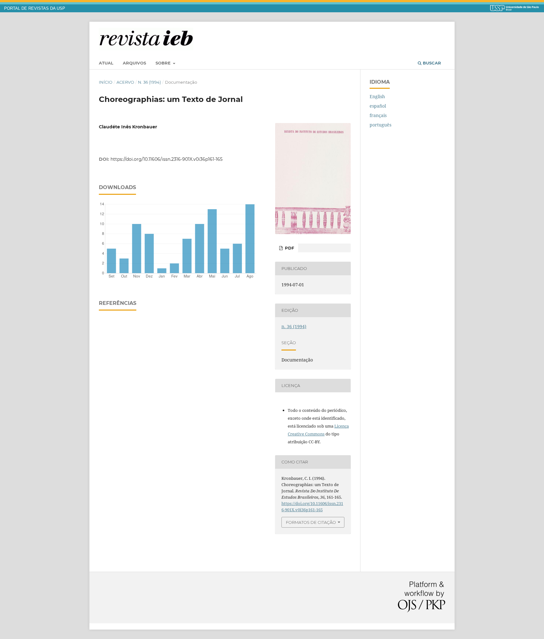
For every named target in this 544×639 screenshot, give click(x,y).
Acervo (125, 82)
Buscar (431, 62)
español (378, 106)
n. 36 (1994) (149, 82)
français (378, 115)
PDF (289, 247)
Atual (106, 62)
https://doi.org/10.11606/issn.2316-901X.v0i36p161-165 (166, 159)
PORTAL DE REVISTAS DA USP (34, 8)
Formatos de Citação (311, 522)
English (377, 96)
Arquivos (134, 62)
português (380, 125)
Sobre (164, 62)
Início (105, 82)
